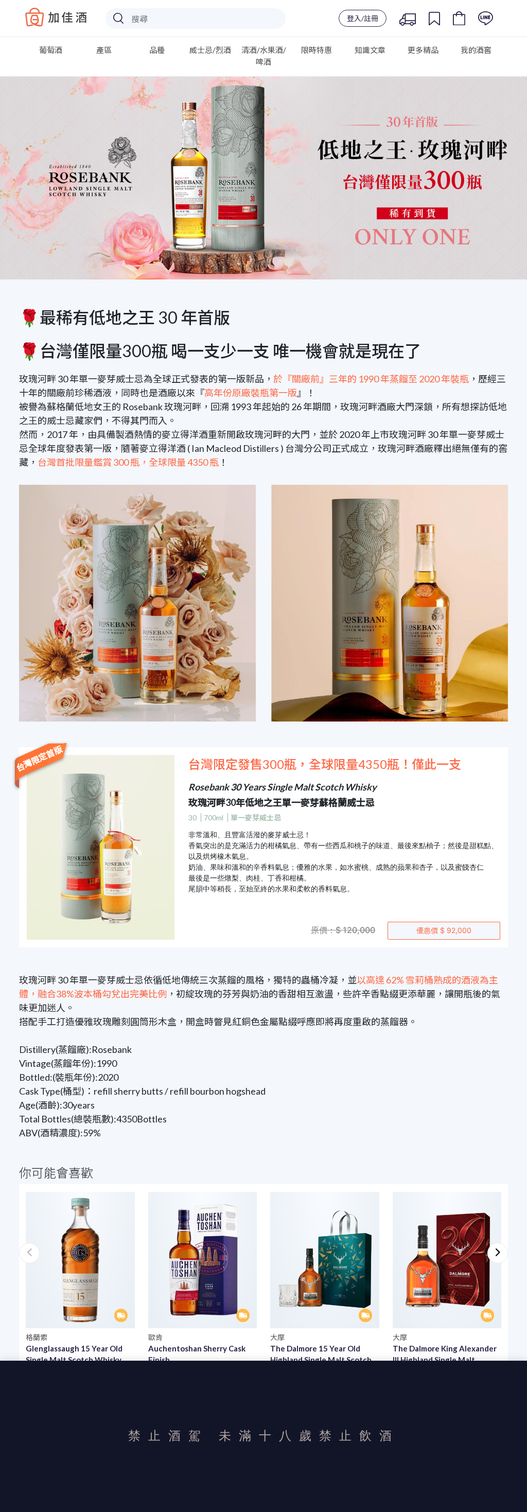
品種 (157, 50)
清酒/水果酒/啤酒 (263, 55)
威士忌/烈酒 (210, 50)
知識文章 (370, 50)
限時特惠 (316, 50)
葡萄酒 (50, 50)
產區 (104, 50)
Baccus (56, 17)
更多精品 (423, 50)
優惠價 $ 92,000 (443, 930)
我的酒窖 (476, 50)
